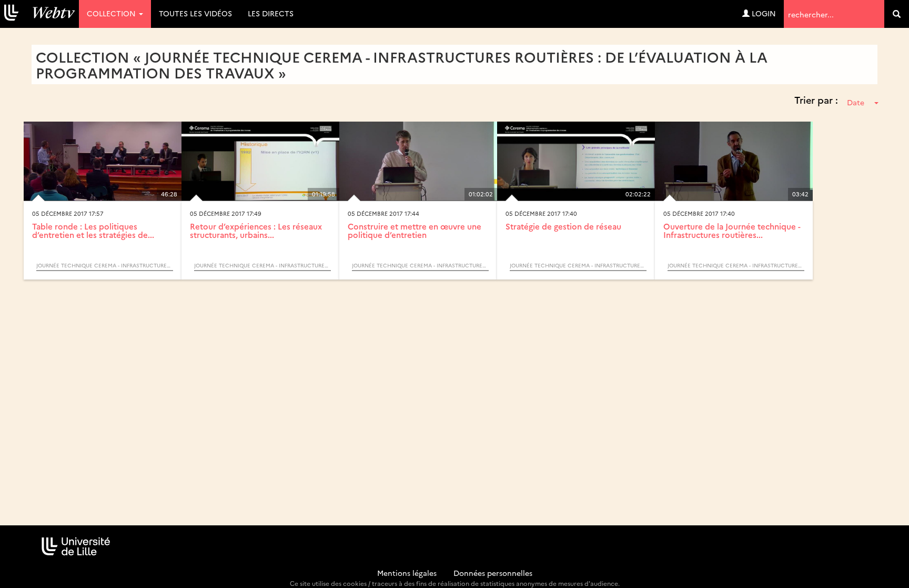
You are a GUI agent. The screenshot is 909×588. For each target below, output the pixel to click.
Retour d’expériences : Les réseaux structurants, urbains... (256, 231)
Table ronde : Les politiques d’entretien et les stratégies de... (93, 231)
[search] (896, 14)
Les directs (271, 13)
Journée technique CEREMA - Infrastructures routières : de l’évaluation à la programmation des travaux (104, 265)
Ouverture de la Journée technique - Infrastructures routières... (732, 231)
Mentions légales (407, 572)
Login (763, 13)
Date (855, 102)
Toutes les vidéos (195, 13)
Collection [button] (112, 13)
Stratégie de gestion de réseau (563, 226)
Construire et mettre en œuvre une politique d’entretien (414, 231)
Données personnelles (492, 572)
